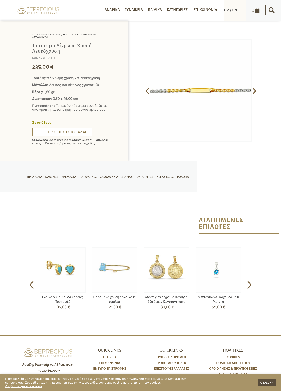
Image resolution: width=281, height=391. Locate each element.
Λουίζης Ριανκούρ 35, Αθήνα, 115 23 (48, 365)
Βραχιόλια (34, 176)
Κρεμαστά (68, 176)
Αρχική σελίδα (40, 34)
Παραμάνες (88, 176)
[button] (271, 10)
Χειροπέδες (165, 176)
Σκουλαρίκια (109, 176)
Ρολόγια (183, 176)
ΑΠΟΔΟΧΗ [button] (266, 382)
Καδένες (51, 176)
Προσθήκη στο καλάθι (68, 132)
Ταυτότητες (144, 176)
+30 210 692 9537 (48, 371)
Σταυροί (127, 176)
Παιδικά (56, 34)
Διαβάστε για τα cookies (23, 386)
